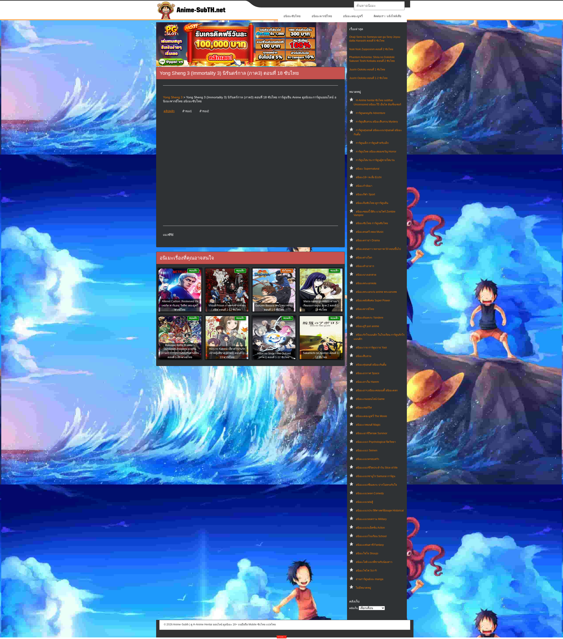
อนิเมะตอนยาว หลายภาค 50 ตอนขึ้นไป (378, 249)
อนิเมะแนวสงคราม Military (371, 519)
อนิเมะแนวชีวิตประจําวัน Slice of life (377, 467)
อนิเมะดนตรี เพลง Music (370, 231)
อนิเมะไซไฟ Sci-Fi (366, 570)
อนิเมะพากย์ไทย (322, 16)
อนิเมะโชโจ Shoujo (367, 553)
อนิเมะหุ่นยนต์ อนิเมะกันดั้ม (371, 364)
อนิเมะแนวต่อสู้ (364, 502)
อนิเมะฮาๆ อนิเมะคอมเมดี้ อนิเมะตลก (377, 390)
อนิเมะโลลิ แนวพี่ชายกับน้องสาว (374, 562)
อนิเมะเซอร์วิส (364, 407)
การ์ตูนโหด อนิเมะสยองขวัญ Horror (376, 151)
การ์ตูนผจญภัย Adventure (370, 113)
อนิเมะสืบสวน (363, 356)
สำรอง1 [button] (187, 111)
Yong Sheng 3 (173, 97)
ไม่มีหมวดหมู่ (363, 587)
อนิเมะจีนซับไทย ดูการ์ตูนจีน (372, 203)
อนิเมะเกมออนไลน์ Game (370, 399)
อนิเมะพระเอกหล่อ (366, 283)
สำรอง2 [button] (204, 111)
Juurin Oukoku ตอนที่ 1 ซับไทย (367, 69)
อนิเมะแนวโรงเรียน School (371, 536)
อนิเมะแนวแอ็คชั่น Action (370, 527)
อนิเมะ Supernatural (367, 168)
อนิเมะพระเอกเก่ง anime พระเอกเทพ (376, 291)
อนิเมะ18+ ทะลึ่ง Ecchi (369, 177)
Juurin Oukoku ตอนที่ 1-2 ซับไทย (368, 78)
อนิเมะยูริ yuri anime (367, 326)
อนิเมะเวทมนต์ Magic (368, 424)
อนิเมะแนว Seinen (366, 450)
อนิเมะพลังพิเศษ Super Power (373, 300)
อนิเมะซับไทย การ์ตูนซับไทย (372, 223)
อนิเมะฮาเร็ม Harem (367, 381)
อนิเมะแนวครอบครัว (367, 459)
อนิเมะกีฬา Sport (365, 194)
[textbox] (379, 5)
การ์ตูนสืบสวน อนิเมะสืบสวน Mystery (377, 121)
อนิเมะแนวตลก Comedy (370, 493)
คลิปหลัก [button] (169, 111)
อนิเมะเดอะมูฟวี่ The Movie (371, 416)
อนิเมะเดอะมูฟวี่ (353, 16)
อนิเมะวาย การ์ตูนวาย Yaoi (371, 347)
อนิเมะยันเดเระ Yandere (369, 317)
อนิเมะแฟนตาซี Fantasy (370, 544)
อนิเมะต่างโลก (364, 257)
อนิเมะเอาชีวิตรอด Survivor (371, 433)
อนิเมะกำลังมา (364, 185)
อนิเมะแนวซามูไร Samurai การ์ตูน (375, 476)
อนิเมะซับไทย (292, 16)
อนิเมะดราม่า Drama (368, 240)
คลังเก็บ (353, 608)
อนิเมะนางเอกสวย (366, 274)
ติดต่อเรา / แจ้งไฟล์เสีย (387, 16)
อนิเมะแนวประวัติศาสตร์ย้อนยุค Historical (380, 510)
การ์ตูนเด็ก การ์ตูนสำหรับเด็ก (372, 143)
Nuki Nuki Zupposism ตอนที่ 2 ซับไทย (371, 49)
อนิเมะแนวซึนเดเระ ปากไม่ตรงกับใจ (376, 484)
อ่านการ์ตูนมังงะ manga (369, 579)
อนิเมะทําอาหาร (365, 266)
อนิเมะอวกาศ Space (367, 373)
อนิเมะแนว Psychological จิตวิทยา (376, 441)
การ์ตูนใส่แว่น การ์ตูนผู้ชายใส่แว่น (375, 160)
